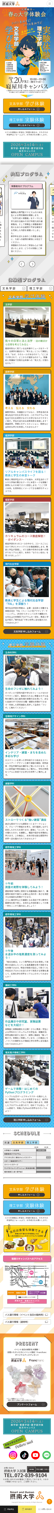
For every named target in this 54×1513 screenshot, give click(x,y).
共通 (7, 1142)
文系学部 (9, 288)
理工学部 (36, 288)
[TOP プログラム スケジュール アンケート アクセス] (27, 3)
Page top (49, 1501)
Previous (22, 264)
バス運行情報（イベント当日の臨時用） (25, 1314)
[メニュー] (50, 3)
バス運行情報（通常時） (17, 1321)
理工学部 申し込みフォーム (27, 1119)
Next (32, 264)
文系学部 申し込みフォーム (27, 631)
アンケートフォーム (27, 1404)
